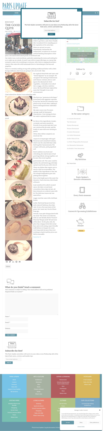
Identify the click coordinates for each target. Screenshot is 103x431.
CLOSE (79, 10)
